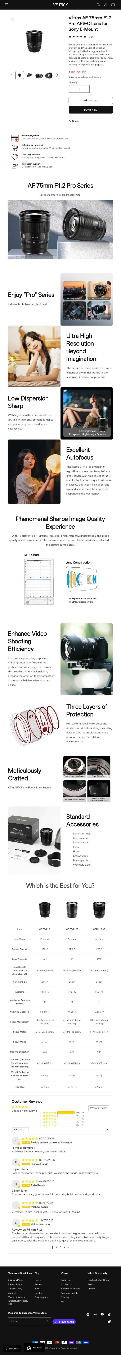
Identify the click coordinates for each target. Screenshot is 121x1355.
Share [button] (75, 121)
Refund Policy (15, 1284)
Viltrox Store (54, 1348)
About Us (66, 1280)
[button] (6, 4)
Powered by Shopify (70, 1348)
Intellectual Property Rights (18, 1302)
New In (38, 1280)
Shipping (73, 77)
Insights (38, 1293)
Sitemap (65, 1297)
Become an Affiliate (70, 1288)
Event (37, 1288)
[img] (30, 1138)
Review (38, 1284)
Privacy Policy (15, 1288)
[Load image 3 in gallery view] (39, 75)
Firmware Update (69, 1293)
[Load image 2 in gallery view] (29, 75)
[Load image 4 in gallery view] (49, 75)
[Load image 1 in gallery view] (19, 75)
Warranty (12, 1293)
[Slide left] (11, 75)
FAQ (63, 1301)
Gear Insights (41, 1297)
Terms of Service (16, 1297)
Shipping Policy (15, 1280)
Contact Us (67, 1284)
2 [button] (56, 1247)
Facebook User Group (98, 1280)
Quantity (73, 82)
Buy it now (90, 109)
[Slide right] (57, 75)
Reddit (91, 1284)
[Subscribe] (47, 1321)
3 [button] (60, 1247)
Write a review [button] (99, 1107)
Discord (91, 1288)
